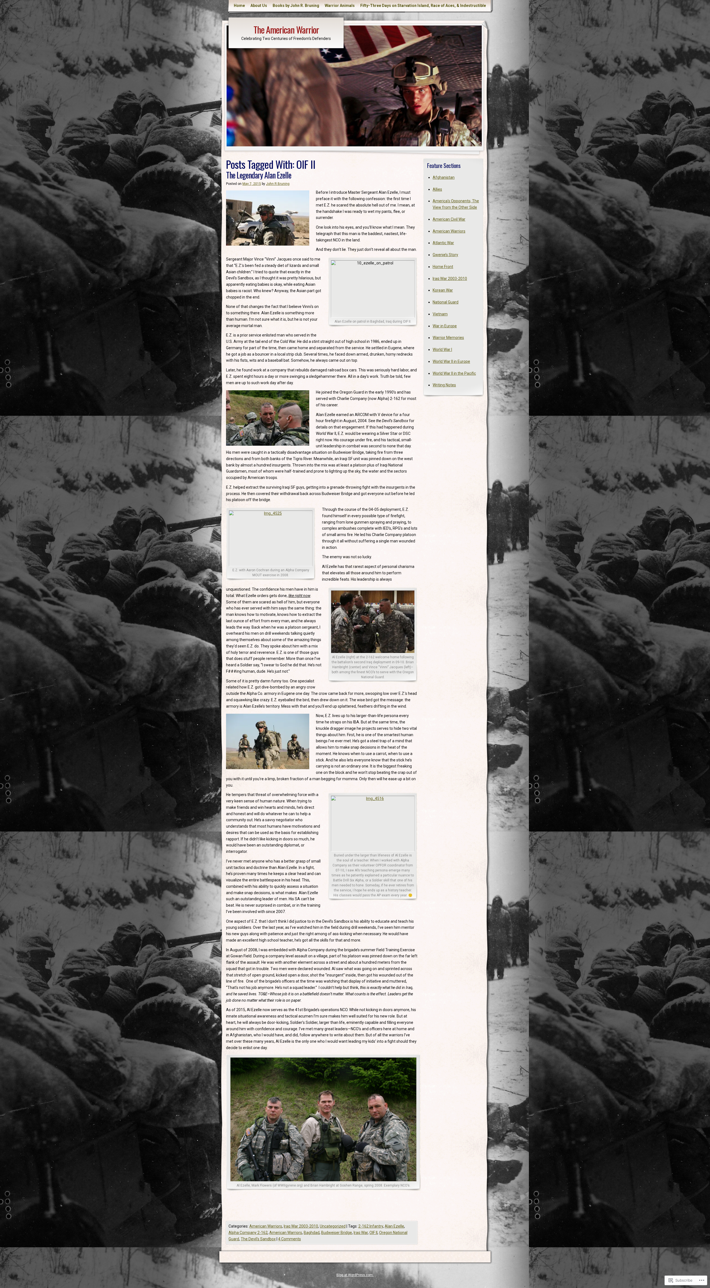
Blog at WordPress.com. (355, 1275)
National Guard (445, 302)
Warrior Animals (340, 5)
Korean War (443, 290)
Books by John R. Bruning (296, 5)
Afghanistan (444, 177)
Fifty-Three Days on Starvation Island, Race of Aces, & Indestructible (423, 5)
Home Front (443, 266)
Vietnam (440, 314)
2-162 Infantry (370, 1226)
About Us (258, 5)
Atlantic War (443, 243)
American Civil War (449, 219)
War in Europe (445, 326)
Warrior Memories (448, 337)
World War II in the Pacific (454, 373)
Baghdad (312, 1232)
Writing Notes (444, 385)
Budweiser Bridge (336, 1232)
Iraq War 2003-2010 (301, 1226)
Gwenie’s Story (445, 255)
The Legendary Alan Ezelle (258, 175)
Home (239, 5)
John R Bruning (278, 184)
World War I (442, 349)
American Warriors (265, 1226)
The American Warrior (286, 29)
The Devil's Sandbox (258, 1239)
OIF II (373, 1232)
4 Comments (289, 1239)
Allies (437, 189)
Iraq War (361, 1232)
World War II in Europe (451, 361)
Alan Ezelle (394, 1226)
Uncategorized (333, 1226)
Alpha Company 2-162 (248, 1232)
